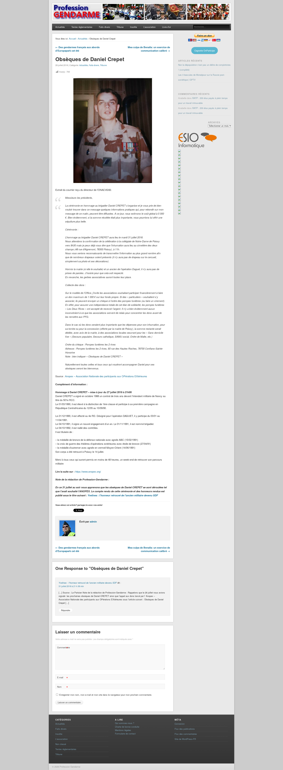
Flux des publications (185, 728)
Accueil (72, 38)
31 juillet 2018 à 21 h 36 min (71, 586)
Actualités (60, 27)
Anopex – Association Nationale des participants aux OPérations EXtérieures (106, 376)
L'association (61, 739)
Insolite (133, 27)
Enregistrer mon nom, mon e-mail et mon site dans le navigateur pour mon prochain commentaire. (105, 694)
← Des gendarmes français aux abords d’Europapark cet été (77, 48)
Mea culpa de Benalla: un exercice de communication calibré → (149, 48)
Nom (62, 687)
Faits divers (104, 27)
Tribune (120, 27)
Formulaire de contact (125, 733)
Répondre (65, 610)
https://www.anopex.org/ (88, 471)
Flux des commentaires (186, 733)
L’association (149, 27)
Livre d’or (166, 27)
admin (93, 521)
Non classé (60, 744)
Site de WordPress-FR (185, 739)
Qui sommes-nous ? (124, 723)
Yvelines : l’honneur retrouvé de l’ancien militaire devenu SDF (123, 495)
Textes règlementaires (81, 27)
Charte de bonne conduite (127, 726)
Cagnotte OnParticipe (204, 50)
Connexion (180, 723)
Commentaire (63, 647)
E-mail (62, 677)
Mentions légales (123, 730)
